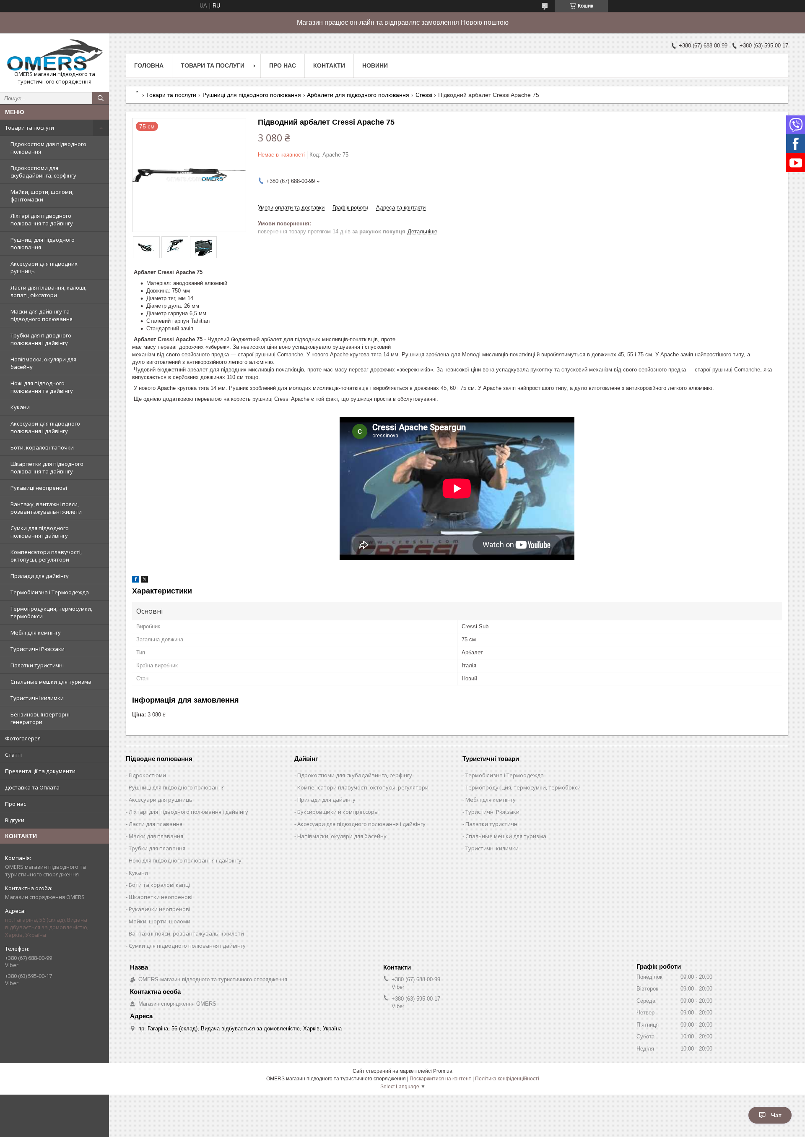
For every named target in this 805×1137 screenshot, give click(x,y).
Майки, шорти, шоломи (159, 921)
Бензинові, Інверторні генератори (40, 718)
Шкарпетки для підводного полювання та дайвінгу (46, 467)
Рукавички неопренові (159, 909)
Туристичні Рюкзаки (37, 649)
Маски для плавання (156, 836)
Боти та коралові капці (159, 885)
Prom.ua (442, 1071)
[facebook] (135, 581)
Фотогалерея (23, 738)
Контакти (329, 65)
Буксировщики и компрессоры (338, 812)
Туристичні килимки (37, 698)
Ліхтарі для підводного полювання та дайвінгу (41, 219)
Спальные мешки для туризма (50, 681)
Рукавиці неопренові (38, 487)
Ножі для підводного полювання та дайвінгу (41, 387)
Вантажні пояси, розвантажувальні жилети (186, 933)
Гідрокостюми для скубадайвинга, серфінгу (43, 171)
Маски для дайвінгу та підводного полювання (41, 315)
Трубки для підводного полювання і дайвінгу (40, 339)
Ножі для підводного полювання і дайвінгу (185, 860)
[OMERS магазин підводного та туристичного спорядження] (54, 55)
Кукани (20, 407)
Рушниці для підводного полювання (42, 243)
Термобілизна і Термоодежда (49, 592)
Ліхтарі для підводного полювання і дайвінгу (188, 812)
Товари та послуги (29, 127)
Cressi (423, 94)
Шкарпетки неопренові (160, 897)
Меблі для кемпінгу (35, 632)
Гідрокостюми (147, 775)
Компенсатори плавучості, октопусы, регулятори (46, 555)
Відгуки (14, 820)
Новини (375, 65)
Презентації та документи (40, 771)
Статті (13, 754)
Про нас (15, 804)
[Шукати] (100, 98)
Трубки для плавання (157, 848)
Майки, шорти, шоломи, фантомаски (41, 195)
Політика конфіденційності (507, 1079)
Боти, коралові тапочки (42, 447)
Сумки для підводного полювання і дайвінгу (39, 531)
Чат (776, 1115)
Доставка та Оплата (32, 787)
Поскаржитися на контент (440, 1079)
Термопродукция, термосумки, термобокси (51, 612)
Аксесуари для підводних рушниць (44, 267)
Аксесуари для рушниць (160, 799)
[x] (144, 581)
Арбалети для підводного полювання (358, 94)
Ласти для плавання (155, 824)
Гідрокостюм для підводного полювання (48, 147)
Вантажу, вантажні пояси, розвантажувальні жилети (46, 507)
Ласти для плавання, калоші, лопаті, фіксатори (48, 291)
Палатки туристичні (37, 665)
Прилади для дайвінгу (39, 576)
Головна (149, 65)
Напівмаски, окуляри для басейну (43, 363)
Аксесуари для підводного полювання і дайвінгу (45, 427)
